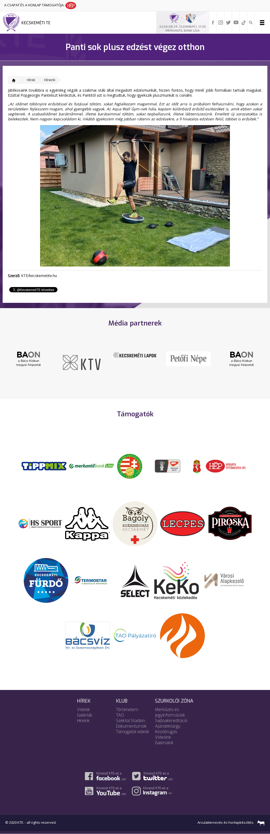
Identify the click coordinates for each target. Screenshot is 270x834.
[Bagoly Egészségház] (135, 523)
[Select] (135, 580)
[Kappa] (87, 523)
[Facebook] (213, 22)
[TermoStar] (93, 580)
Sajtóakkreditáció (171, 720)
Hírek (31, 79)
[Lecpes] (182, 523)
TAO (120, 715)
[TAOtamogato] (135, 635)
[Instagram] (220, 22)
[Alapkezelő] (224, 580)
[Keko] (176, 580)
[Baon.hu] (207, 358)
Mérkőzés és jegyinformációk (170, 712)
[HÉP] (226, 465)
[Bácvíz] (87, 635)
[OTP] (91, 465)
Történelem (127, 709)
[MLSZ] (130, 465)
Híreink (49, 79)
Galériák (84, 715)
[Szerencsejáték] (44, 465)
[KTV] (47, 362)
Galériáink (164, 743)
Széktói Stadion (130, 720)
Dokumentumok (131, 726)
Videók (83, 709)
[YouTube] (236, 22)
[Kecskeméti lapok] (100, 354)
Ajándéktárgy (167, 726)
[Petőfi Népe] (154, 358)
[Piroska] (230, 523)
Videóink (163, 737)
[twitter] (228, 22)
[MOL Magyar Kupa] (168, 465)
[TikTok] (243, 22)
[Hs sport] (40, 523)
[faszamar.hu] (260, 822)
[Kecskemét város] (197, 465)
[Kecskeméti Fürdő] (46, 580)
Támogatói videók (132, 731)
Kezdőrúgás (166, 731)
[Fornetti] (182, 635)
